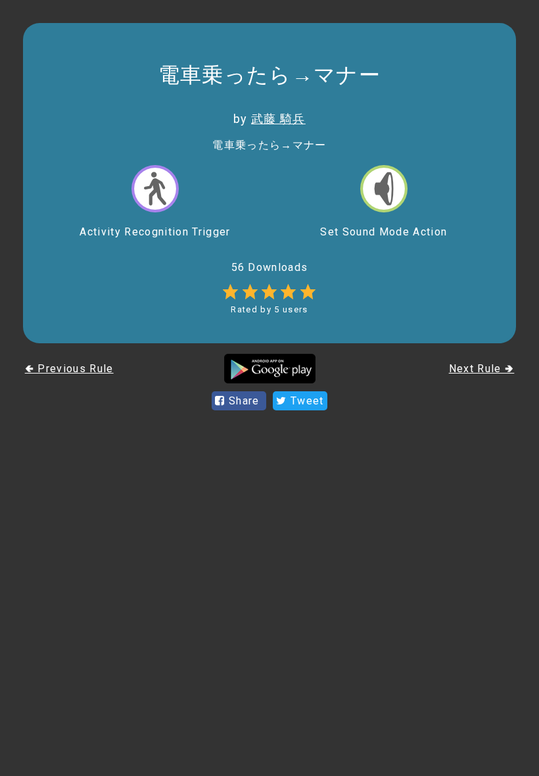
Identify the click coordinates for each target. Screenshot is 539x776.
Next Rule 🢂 (482, 368)
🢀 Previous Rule (69, 368)
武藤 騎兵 (278, 119)
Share (244, 401)
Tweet (305, 401)
